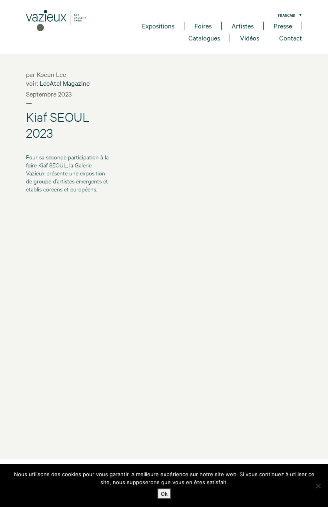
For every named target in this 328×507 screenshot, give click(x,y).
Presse (283, 25)
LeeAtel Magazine (65, 82)
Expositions (158, 25)
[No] (318, 486)
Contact (290, 37)
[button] (288, 15)
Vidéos (249, 37)
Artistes (243, 25)
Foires (203, 25)
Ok (164, 494)
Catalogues (204, 37)
